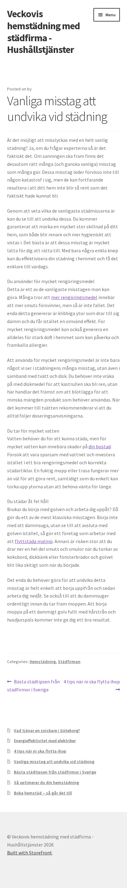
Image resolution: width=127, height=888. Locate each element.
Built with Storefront (29, 853)
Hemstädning (43, 661)
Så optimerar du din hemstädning (46, 782)
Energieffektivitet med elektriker (45, 740)
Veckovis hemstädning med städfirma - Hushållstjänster (43, 32)
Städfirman (69, 661)
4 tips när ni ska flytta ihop (91, 685)
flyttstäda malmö (34, 541)
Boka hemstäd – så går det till (43, 793)
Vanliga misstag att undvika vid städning (54, 761)
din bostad (99, 446)
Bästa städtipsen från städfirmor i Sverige (33, 685)
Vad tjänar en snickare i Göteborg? (47, 730)
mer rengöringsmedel (74, 297)
